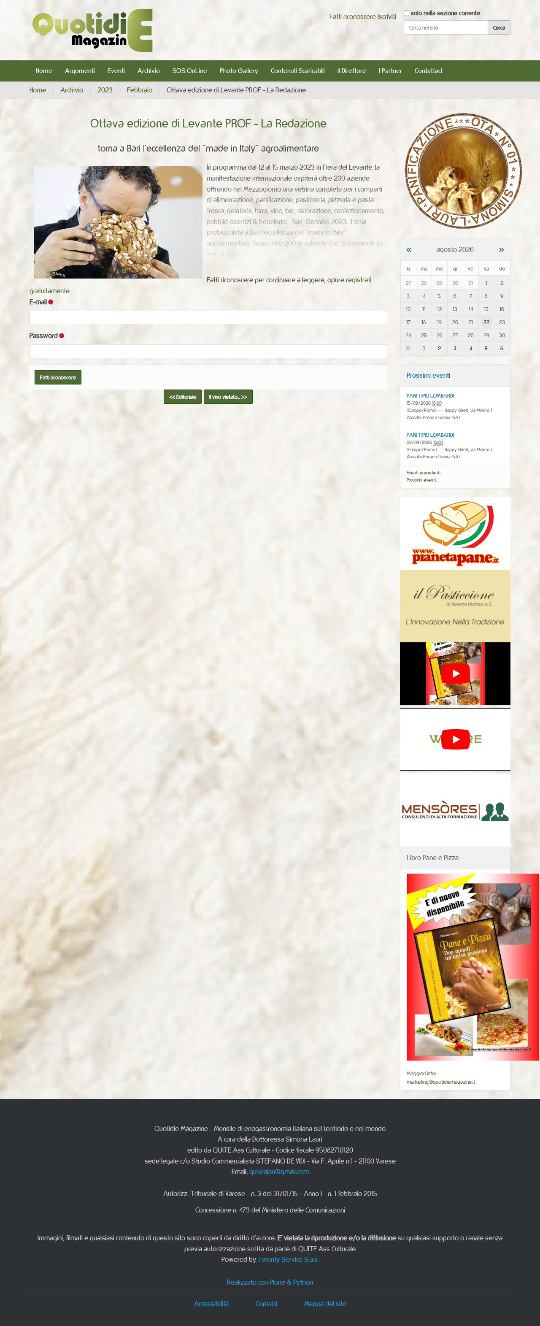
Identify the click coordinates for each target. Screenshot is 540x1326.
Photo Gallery (239, 71)
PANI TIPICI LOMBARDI (430, 395)
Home (44, 71)
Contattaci (428, 71)
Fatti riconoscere (352, 16)
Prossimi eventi (428, 375)
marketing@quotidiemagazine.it (441, 1081)
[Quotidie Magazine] (92, 30)
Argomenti (80, 71)
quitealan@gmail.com (279, 1171)
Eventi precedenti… (425, 473)
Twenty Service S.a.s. (288, 1259)
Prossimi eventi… (422, 480)
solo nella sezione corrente (445, 12)
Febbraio (139, 90)
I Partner (390, 71)
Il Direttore (352, 71)
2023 (105, 90)
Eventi (116, 71)
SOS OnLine (190, 71)
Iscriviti (387, 16)
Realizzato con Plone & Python (270, 1282)
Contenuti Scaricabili (298, 71)
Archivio (149, 71)
